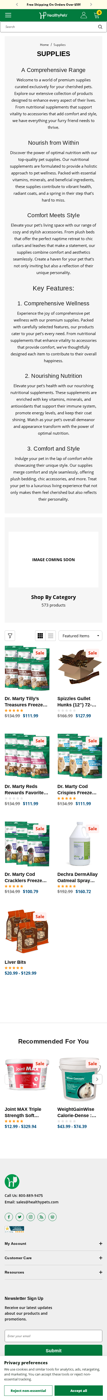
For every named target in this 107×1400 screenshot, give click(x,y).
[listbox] (80, 636)
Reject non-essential (28, 1390)
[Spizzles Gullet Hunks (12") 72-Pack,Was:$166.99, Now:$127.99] (79, 668)
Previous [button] (17, 5)
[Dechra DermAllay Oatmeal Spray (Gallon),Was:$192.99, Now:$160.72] (79, 843)
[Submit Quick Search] (100, 27)
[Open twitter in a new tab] (20, 1217)
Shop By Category (53, 597)
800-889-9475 (31, 1195)
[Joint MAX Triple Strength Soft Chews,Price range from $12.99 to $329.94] (27, 1078)
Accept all (78, 1390)
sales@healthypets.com (37, 1201)
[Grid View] (40, 636)
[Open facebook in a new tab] (9, 1217)
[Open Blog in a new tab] (52, 1217)
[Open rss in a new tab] (41, 1217)
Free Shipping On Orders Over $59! (54, 4)
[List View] (50, 636)
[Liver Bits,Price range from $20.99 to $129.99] (27, 931)
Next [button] (91, 5)
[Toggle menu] (8, 15)
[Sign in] (84, 15)
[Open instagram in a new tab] (30, 1217)
